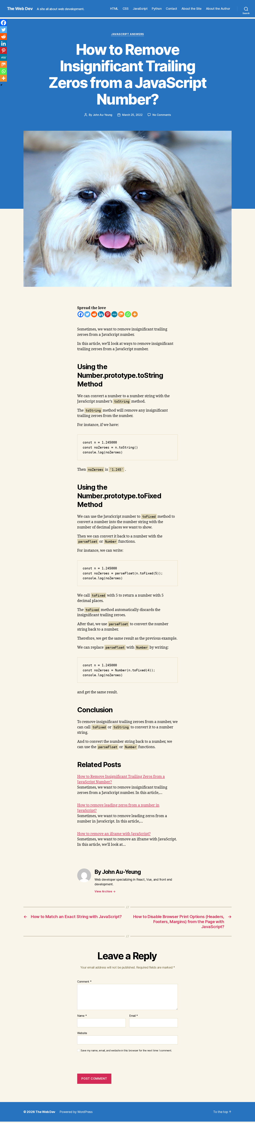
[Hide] (1, 85)
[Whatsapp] (128, 314)
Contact (171, 8)
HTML (114, 8)
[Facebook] (81, 314)
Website (82, 1033)
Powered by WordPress (76, 1112)
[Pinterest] (108, 314)
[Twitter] (87, 314)
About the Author (218, 8)
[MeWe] (114, 314)
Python (157, 8)
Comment (84, 981)
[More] (135, 314)
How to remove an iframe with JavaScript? (114, 834)
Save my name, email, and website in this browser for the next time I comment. (126, 1050)
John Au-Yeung (102, 115)
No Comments (161, 115)
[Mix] (121, 314)
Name (82, 1015)
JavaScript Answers (127, 34)
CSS (126, 8)
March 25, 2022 (132, 115)
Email (133, 1015)
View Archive (105, 891)
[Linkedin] (101, 314)
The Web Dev (20, 9)
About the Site (191, 8)
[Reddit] (94, 314)
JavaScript (140, 8)
